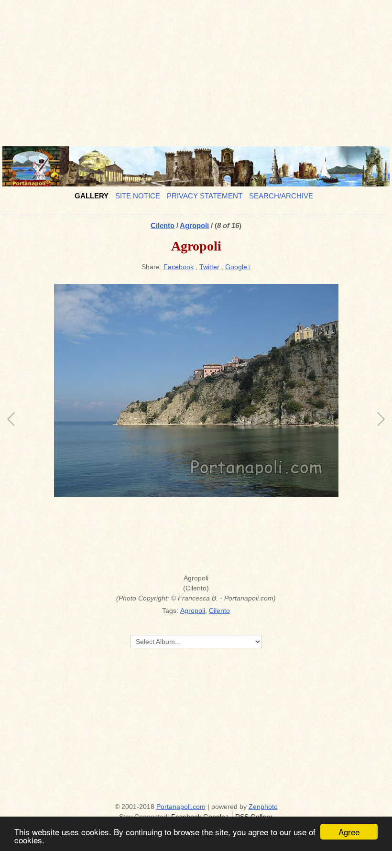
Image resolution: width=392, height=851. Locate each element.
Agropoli (194, 225)
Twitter (209, 267)
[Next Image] (288, 426)
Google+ (238, 267)
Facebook (178, 267)
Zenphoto (263, 806)
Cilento (162, 225)
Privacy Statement (204, 196)
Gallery (92, 196)
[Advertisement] (196, 69)
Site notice (137, 196)
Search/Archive (281, 196)
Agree (348, 832)
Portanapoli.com (181, 806)
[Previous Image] (104, 426)
